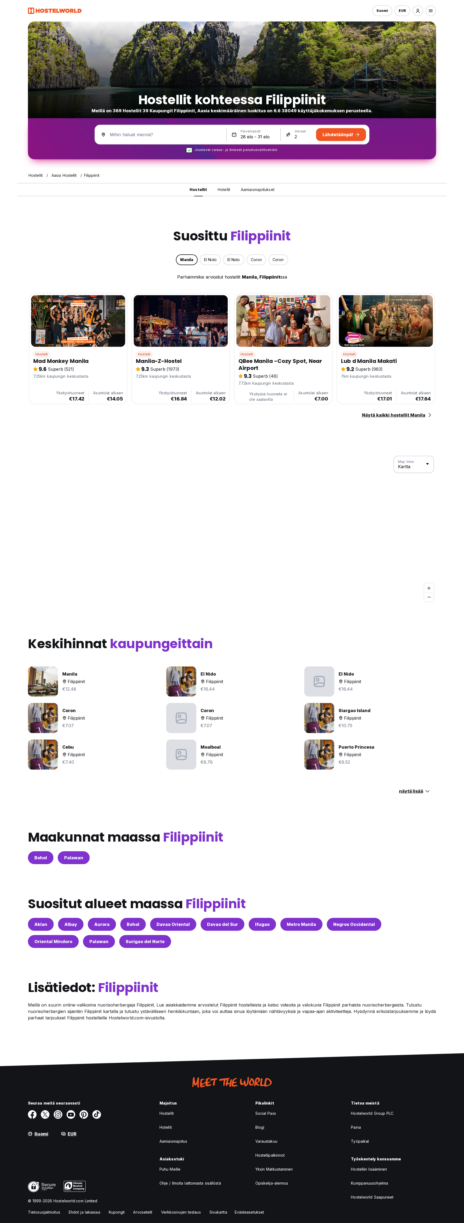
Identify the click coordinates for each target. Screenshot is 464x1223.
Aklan (40, 924)
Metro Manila (301, 924)
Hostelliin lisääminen (369, 1169)
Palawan (73, 857)
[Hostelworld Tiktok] (96, 1114)
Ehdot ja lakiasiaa (84, 1212)
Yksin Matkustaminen (274, 1169)
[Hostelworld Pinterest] (83, 1114)
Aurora (102, 924)
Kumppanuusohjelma (369, 1183)
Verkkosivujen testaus (181, 1212)
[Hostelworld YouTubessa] (71, 1114)
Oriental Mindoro (53, 941)
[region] (232, 529)
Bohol (40, 857)
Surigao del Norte (145, 941)
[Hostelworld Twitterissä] (45, 1114)
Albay (70, 924)
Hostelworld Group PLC (372, 1113)
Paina (356, 1127)
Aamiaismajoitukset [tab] (257, 189)
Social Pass (265, 1113)
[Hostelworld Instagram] (58, 1114)
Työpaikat (360, 1141)
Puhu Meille (170, 1169)
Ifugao (262, 924)
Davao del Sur (222, 924)
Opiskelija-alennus (271, 1183)
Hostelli (41, 354)
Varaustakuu (266, 1141)
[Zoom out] (429, 597)
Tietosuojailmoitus (44, 1212)
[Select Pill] (417, 10)
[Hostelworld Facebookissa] (32, 1114)
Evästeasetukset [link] (249, 1212)
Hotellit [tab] (224, 189)
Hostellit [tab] (198, 189)
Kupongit (117, 1212)
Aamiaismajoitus (173, 1141)
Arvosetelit (142, 1212)
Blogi (259, 1127)
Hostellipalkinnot (270, 1155)
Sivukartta (218, 1212)
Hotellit (166, 1127)
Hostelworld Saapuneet (372, 1197)
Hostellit (167, 1113)
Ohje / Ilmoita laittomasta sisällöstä (190, 1183)
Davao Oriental (173, 924)
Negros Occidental (354, 924)
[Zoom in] (429, 588)
